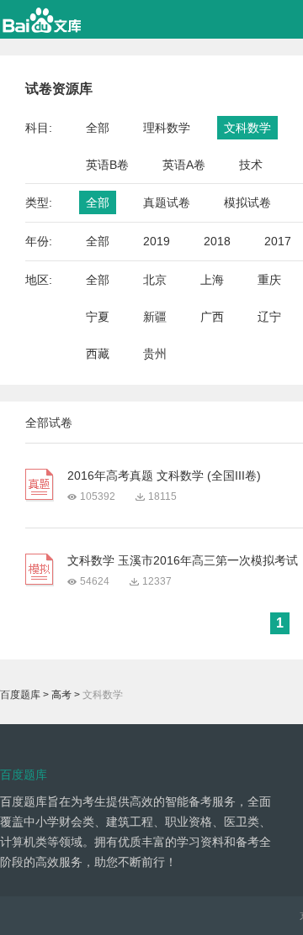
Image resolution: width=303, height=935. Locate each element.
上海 (212, 279)
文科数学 (247, 127)
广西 (212, 316)
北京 (155, 279)
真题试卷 (166, 202)
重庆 (269, 279)
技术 (251, 164)
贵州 (155, 353)
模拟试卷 (247, 202)
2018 (217, 241)
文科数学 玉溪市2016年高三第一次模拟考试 (182, 560)
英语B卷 (107, 164)
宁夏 (97, 316)
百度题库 (20, 695)
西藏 (97, 353)
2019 (156, 241)
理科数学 (166, 127)
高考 (61, 695)
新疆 (155, 316)
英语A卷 (183, 164)
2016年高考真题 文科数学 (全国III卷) (164, 475)
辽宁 (269, 316)
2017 (277, 241)
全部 (97, 127)
